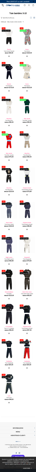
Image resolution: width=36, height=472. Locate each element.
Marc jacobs (27, 118)
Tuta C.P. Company (9, 328)
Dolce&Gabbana (9, 292)
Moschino (9, 118)
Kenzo (27, 49)
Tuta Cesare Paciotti (9, 51)
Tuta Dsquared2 (27, 259)
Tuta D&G (9, 293)
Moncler (9, 84)
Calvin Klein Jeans (27, 292)
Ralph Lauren (9, 257)
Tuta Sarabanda (9, 363)
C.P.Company (9, 326)
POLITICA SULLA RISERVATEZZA (12, 468)
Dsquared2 (27, 257)
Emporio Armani (27, 188)
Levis (9, 396)
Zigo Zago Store (13, 5)
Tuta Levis (9, 397)
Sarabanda (9, 361)
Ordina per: (3, 21)
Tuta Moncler (9, 85)
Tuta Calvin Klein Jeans (27, 293)
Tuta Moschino (9, 120)
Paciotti (9, 49)
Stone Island (9, 222)
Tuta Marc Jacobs (27, 120)
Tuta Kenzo (27, 51)
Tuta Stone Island (9, 224)
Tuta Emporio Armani (27, 189)
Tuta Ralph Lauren (9, 259)
